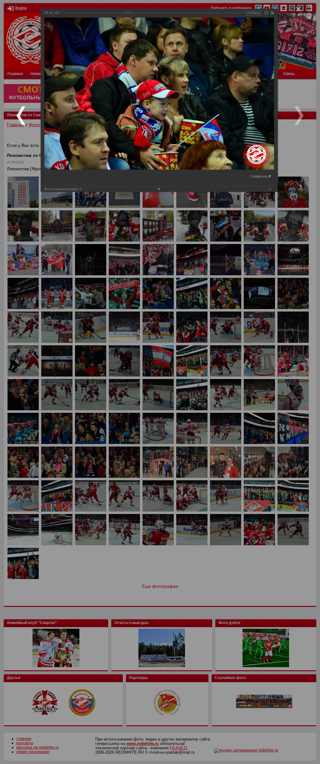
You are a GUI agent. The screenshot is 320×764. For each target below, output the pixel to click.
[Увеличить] (266, 13)
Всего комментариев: (62, 189)
